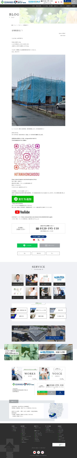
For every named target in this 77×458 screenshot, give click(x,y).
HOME (13, 426)
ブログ (60, 433)
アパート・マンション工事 (26, 436)
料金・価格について (49, 430)
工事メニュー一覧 (38, 432)
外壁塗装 (23, 432)
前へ (25, 253)
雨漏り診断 (48, 429)
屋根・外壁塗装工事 (38, 433)
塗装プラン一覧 (37, 427)
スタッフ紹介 (61, 429)
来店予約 (14, 429)
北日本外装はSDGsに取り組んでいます (34, 2)
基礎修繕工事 (24, 442)
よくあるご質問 (61, 437)
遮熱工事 (23, 430)
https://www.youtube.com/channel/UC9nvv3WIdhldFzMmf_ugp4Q (37, 217)
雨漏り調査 (37, 439)
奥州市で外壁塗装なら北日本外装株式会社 (40, 455)
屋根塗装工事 (24, 437)
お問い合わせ (15, 427)
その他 (23, 440)
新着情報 (60, 436)
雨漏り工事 (24, 433)
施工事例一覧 (24, 427)
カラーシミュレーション (50, 432)
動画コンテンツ (61, 439)
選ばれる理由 (61, 430)
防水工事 (23, 429)
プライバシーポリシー (35, 447)
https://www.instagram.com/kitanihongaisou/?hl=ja (24, 179)
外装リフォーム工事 (38, 435)
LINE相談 (14, 430)
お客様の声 (61, 432)
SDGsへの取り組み (62, 440)
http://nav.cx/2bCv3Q (18, 203)
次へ (52, 253)
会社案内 (60, 427)
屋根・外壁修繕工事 (25, 439)
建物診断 (47, 427)
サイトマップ (43, 447)
